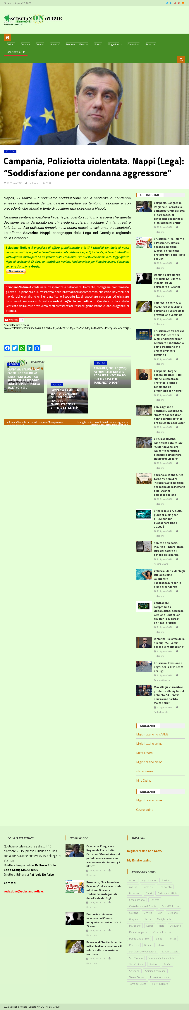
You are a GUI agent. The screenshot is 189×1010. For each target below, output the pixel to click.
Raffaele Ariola (161, 712)
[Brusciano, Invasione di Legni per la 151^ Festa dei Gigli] (144, 666)
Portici (172, 938)
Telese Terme (136, 977)
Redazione (34, 183)
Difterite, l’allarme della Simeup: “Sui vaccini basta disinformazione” (169, 643)
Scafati (167, 964)
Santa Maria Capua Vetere (162, 958)
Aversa (133, 887)
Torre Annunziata (159, 977)
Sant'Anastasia (170, 951)
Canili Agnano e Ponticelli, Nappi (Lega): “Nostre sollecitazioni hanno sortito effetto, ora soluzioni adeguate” (169, 415)
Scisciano (134, 971)
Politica (11, 44)
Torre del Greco (137, 984)
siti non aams (144, 771)
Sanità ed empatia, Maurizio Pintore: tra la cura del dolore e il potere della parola (168, 549)
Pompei (158, 938)
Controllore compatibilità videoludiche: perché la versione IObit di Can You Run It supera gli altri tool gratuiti (168, 613)
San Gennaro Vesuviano (142, 951)
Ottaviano (175, 926)
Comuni (40, 44)
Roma (147, 945)
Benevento (165, 887)
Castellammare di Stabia (142, 906)
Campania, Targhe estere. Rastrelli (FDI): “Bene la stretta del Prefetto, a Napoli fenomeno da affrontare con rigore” (168, 381)
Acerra (132, 880)
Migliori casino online (149, 743)
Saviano (153, 964)
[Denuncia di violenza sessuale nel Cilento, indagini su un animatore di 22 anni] (144, 278)
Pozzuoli (134, 945)
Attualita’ (55, 44)
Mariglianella (164, 919)
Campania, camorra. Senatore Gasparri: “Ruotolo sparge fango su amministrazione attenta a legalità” (65, 399)
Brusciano (134, 893)
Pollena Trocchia (162, 932)
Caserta (154, 900)
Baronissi (148, 887)
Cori (160, 913)
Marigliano (135, 926)
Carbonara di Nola (167, 893)
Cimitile (148, 913)
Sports (98, 44)
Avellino (165, 880)
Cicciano (133, 913)
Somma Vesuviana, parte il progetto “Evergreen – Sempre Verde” (35, 422)
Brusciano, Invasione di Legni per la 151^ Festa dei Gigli (168, 667)
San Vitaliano (136, 964)
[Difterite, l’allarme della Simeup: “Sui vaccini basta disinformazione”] (144, 642)
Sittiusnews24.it (16, 52)
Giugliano (134, 919)
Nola (161, 926)
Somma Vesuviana (155, 971)
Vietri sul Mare (160, 984)
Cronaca (25, 44)
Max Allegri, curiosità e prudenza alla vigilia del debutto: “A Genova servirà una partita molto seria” (169, 695)
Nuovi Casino (144, 752)
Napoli (149, 926)
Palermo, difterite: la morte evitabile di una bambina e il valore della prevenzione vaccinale (169, 309)
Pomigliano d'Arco (139, 938)
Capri (149, 893)
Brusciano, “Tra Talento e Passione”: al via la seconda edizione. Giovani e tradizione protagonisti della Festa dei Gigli (169, 249)
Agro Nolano (149, 880)
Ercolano (173, 913)
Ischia (148, 919)
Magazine (113, 44)
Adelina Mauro (161, 564)
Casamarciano (137, 900)
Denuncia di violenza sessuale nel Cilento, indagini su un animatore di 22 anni (167, 281)
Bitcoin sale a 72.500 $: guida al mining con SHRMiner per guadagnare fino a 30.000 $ (168, 519)
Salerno (161, 945)
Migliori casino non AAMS (152, 734)
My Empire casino (139, 860)
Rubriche (151, 44)
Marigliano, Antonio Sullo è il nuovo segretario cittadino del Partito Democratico (103, 422)
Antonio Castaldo (162, 680)
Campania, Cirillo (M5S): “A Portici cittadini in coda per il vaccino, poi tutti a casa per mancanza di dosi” (110, 375)
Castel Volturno (170, 906)
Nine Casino (143, 780)
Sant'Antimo (136, 958)
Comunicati (133, 44)
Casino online (144, 809)
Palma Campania (138, 932)
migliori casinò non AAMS (144, 851)
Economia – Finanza (77, 44)
